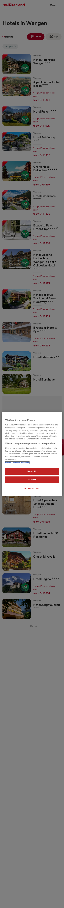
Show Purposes (31, 488)
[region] (32, 454)
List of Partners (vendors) (17, 463)
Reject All (32, 471)
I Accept (32, 480)
